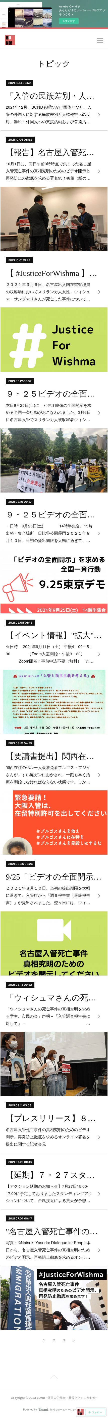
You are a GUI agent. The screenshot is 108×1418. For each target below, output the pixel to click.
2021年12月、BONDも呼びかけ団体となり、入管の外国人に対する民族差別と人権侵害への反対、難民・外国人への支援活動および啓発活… (48, 114)
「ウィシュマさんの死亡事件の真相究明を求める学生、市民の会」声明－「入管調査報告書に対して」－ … (48, 1016)
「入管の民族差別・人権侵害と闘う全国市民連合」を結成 (54, 95)
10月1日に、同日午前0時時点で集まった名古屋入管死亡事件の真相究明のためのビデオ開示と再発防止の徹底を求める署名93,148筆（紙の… (48, 171)
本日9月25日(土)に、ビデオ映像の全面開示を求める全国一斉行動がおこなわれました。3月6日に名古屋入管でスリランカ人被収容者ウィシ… (48, 412)
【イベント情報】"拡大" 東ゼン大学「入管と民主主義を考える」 (54, 635)
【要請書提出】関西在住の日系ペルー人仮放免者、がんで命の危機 (54, 756)
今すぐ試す (69, 21)
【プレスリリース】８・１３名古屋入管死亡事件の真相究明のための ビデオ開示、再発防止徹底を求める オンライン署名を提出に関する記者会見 (54, 1118)
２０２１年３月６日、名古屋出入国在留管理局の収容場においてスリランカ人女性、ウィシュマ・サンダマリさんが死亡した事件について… (48, 291)
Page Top (54, 1378)
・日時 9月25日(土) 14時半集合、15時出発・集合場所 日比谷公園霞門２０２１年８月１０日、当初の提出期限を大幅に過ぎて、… (49, 533)
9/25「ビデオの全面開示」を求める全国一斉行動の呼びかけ (54, 876)
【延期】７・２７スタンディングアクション (54, 1175)
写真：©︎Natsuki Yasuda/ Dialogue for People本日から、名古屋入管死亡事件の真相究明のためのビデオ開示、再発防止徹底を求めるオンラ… (48, 1250)
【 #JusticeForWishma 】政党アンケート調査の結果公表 (54, 273)
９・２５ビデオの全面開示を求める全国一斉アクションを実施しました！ (54, 393)
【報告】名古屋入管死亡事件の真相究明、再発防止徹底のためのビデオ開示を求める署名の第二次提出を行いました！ (54, 152)
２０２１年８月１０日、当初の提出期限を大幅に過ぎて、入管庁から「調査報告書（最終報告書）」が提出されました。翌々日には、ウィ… (48, 895)
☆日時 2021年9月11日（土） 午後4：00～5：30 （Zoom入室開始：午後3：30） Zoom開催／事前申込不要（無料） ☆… (49, 654)
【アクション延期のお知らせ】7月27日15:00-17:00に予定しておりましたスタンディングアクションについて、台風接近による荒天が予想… (49, 1193)
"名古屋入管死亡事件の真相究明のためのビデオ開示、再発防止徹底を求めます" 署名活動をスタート (54, 1231)
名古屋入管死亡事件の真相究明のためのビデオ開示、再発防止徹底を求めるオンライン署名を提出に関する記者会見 (48, 1137)
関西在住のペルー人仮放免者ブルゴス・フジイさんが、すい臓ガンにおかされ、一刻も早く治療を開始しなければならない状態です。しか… (48, 774)
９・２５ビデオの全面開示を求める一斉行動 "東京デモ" (54, 514)
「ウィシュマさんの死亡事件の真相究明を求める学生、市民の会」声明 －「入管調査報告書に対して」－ (54, 997)
